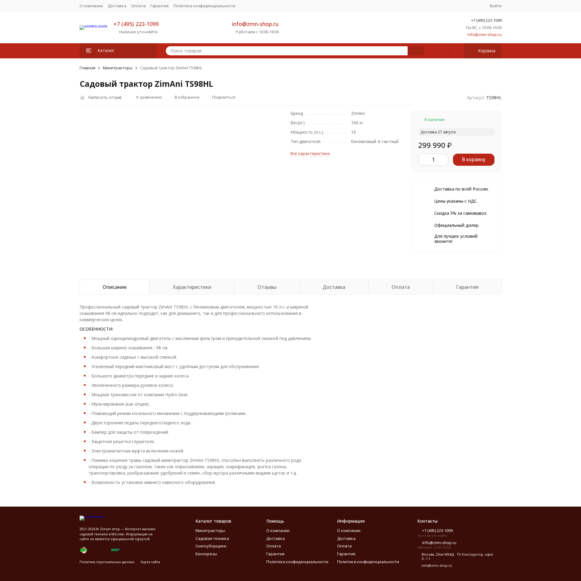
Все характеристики (310, 153)
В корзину (473, 159)
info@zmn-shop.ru (255, 24)
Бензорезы (206, 554)
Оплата (138, 5)
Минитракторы (118, 67)
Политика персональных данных (107, 562)
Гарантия (159, 5)
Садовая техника (212, 538)
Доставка (117, 5)
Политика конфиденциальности (204, 5)
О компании (91, 5)
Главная (87, 67)
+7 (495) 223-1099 (136, 24)
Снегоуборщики (210, 546)
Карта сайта (150, 562)
